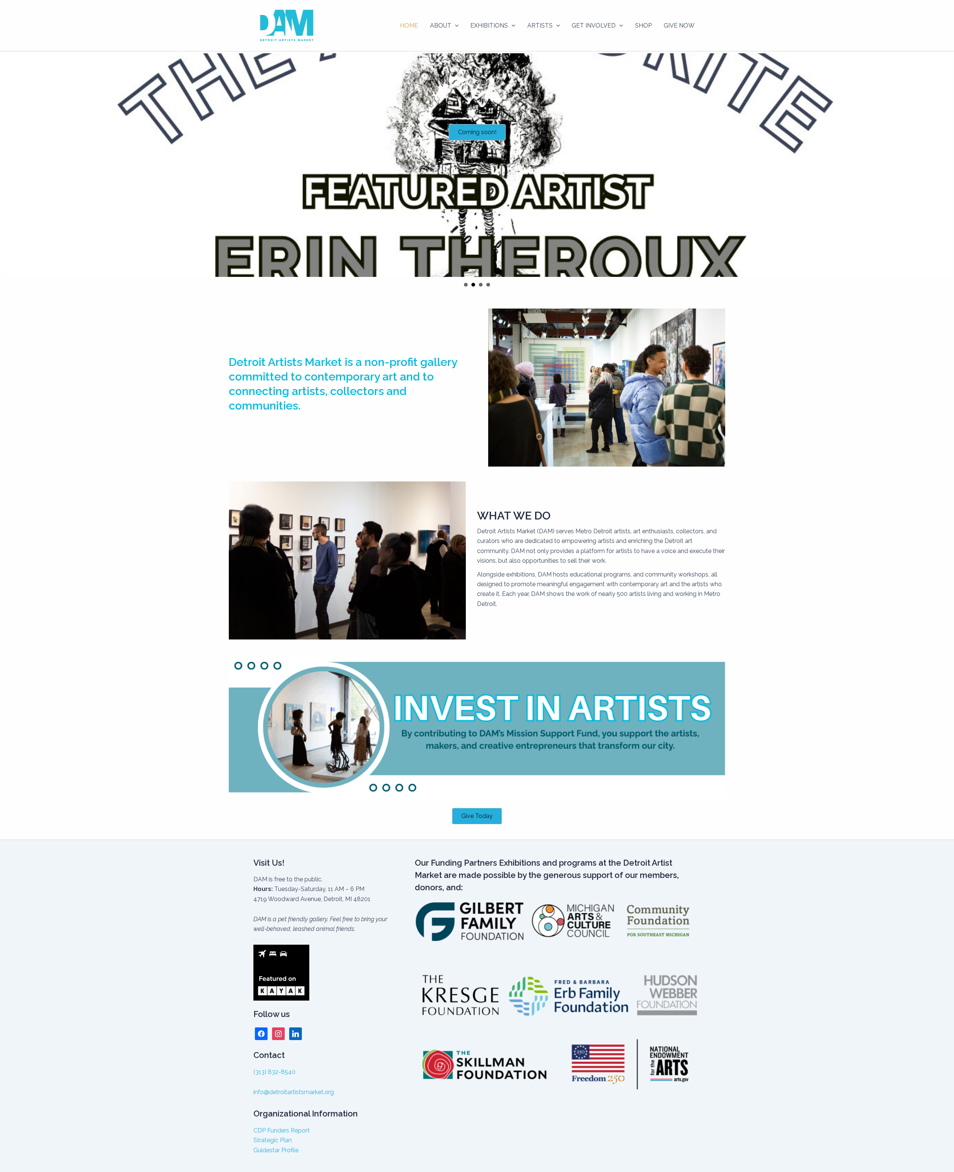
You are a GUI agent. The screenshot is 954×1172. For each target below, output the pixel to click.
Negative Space (466, 285)
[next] (944, 165)
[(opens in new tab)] (477, 727)
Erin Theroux (473, 285)
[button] (455, 26)
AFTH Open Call (481, 285)
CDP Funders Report (281, 1130)
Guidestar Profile (275, 1150)
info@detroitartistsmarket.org (293, 1092)
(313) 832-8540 (274, 1071)
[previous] (10, 165)
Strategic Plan (272, 1140)
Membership (488, 285)
